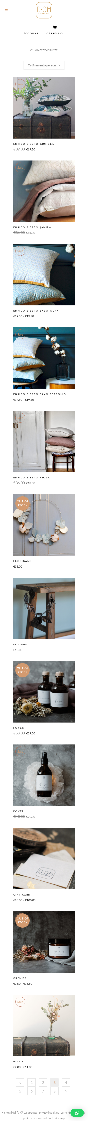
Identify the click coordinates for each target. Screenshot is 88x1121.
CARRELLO (54, 33)
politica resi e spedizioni (38, 1118)
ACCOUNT (31, 33)
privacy (43, 1112)
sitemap (60, 1118)
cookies (54, 1112)
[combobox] (44, 65)
